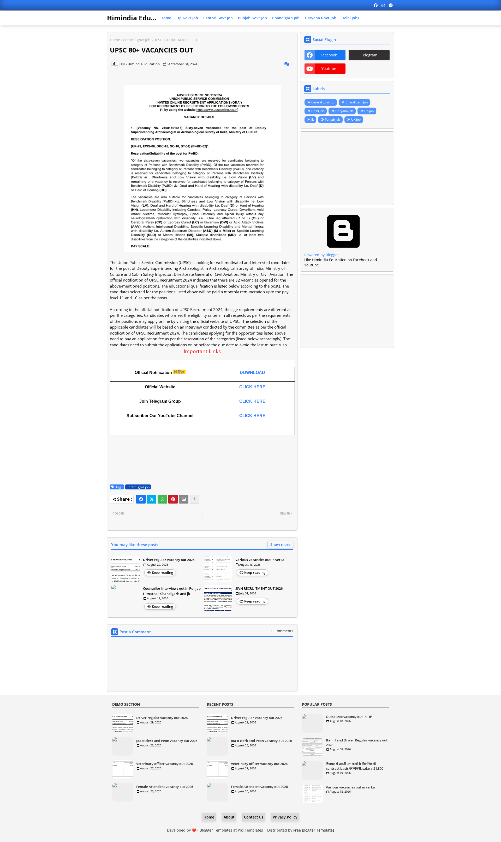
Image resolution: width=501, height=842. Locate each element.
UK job (356, 119)
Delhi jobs (350, 17)
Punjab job (332, 119)
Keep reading (162, 572)
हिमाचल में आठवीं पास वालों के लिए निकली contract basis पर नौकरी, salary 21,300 (354, 766)
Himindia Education (139, 17)
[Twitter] (151, 499)
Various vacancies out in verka (259, 559)
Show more (280, 544)
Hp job (369, 111)
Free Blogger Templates (314, 830)
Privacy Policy (285, 817)
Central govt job (218, 17)
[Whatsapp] (162, 499)
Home (165, 17)
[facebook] (375, 5)
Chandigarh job (286, 17)
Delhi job (317, 111)
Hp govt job (187, 17)
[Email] (183, 499)
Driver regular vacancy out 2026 (168, 559)
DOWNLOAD (252, 372)
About (229, 817)
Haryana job (344, 111)
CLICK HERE (252, 387)
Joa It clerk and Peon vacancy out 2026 (166, 740)
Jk (312, 119)
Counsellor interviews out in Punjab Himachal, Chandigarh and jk (172, 591)
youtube (328, 68)
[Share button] (194, 499)
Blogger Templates (216, 830)
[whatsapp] (383, 5)
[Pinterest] (173, 499)
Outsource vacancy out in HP (349, 716)
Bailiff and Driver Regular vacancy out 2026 (356, 742)
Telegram (369, 54)
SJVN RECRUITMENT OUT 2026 (259, 588)
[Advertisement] (347, 168)
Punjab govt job (252, 17)
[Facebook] (141, 499)
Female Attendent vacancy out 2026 (164, 786)
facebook (329, 54)
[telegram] (390, 5)
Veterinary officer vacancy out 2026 (164, 763)
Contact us (253, 817)
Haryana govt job (320, 17)
